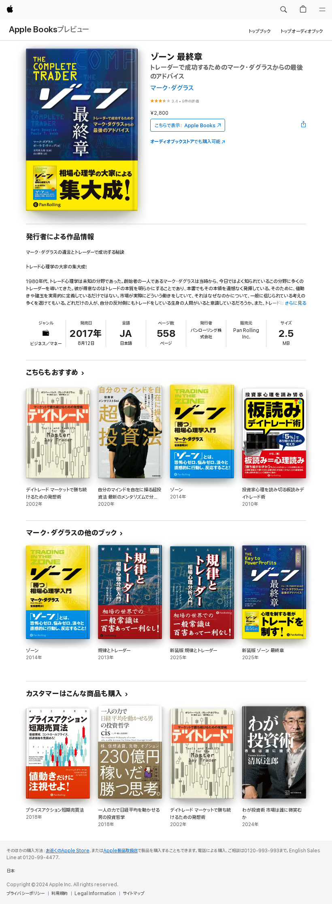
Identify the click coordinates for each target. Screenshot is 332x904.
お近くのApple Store (67, 851)
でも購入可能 (185, 142)
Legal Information (95, 893)
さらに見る (295, 303)
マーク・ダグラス (172, 88)
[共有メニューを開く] (304, 125)
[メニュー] (322, 9)
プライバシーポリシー (25, 893)
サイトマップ (133, 893)
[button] (283, 9)
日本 (10, 871)
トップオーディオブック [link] (302, 31)
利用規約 (59, 893)
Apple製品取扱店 (120, 851)
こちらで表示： (185, 125)
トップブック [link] (260, 31)
